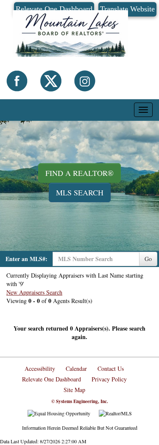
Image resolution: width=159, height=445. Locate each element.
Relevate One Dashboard (51, 379)
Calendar (76, 368)
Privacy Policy (109, 379)
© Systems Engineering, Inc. (79, 401)
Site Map (74, 390)
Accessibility (40, 368)
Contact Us (111, 368)
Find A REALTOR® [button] (79, 173)
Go (148, 259)
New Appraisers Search (34, 292)
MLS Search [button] (79, 192)
